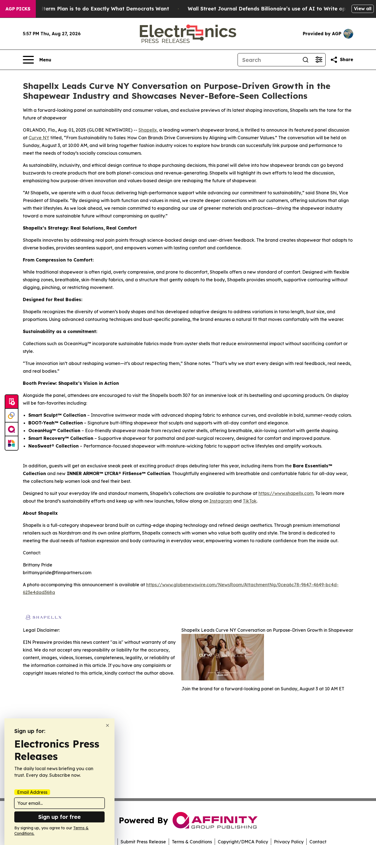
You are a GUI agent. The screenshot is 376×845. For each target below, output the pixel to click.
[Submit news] (11, 402)
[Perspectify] (11, 415)
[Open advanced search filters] (318, 59)
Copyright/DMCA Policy (243, 841)
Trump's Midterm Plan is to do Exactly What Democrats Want (91, 9)
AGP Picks (18, 9)
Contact (317, 841)
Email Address (32, 792)
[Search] (305, 59)
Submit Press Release (143, 841)
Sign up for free (59, 816)
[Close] (107, 725)
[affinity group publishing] (11, 429)
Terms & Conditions (192, 841)
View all (362, 8)
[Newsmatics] (11, 443)
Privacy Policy (289, 841)
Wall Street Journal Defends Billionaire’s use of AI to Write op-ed (271, 9)
